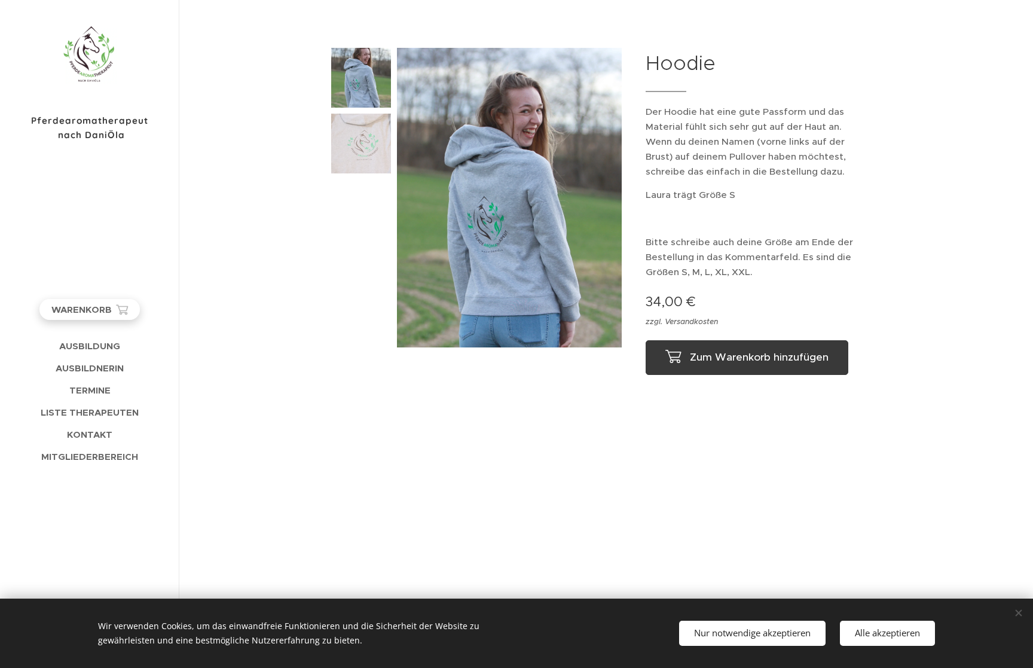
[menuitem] (90, 346)
